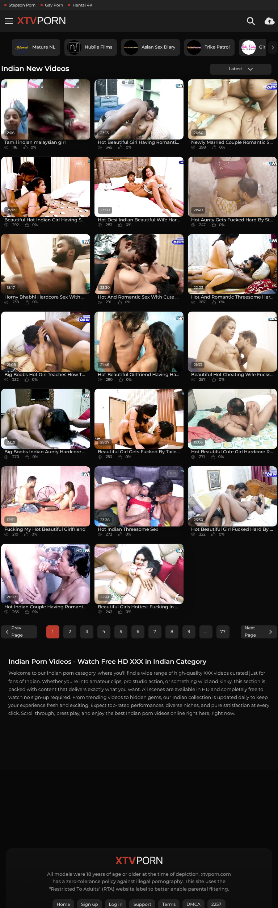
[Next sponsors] (272, 47)
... (206, 631)
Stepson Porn (22, 5)
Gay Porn (54, 5)
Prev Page (17, 631)
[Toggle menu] (8, 21)
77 (223, 631)
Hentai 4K (82, 5)
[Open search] (250, 21)
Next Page (250, 631)
